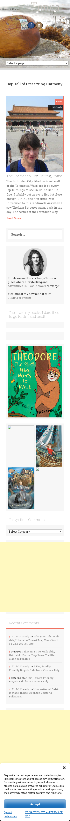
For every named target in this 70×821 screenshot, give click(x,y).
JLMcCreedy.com (19, 298)
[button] (64, 768)
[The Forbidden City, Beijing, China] (34, 133)
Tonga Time (45, 278)
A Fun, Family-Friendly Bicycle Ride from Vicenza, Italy (34, 668)
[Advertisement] (35, 577)
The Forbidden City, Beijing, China (34, 176)
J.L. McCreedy (55, 107)
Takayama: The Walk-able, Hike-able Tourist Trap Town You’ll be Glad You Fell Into (34, 640)
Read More (13, 218)
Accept (35, 804)
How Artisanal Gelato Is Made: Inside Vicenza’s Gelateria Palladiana (34, 692)
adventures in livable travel (27, 286)
